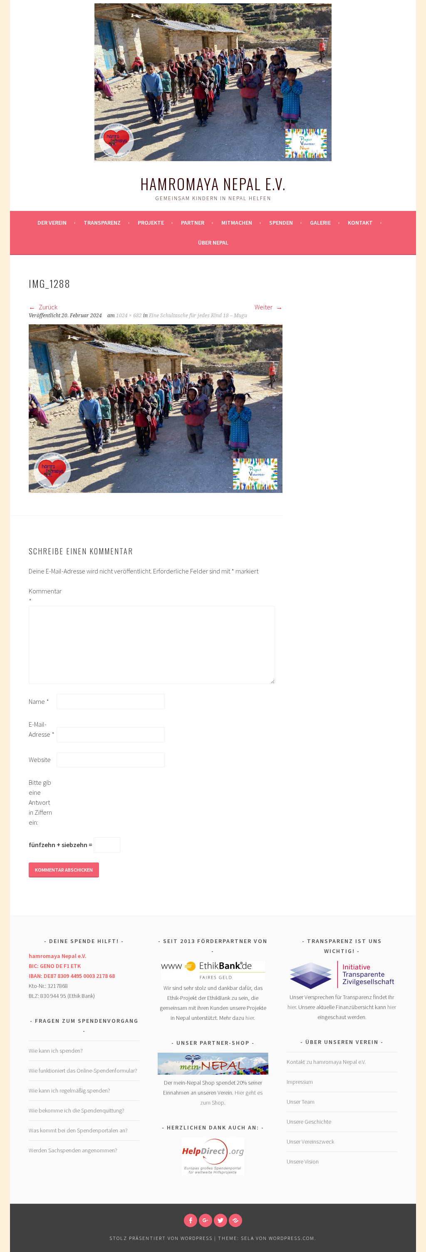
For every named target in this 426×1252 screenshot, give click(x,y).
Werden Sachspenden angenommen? (73, 1150)
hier (249, 1018)
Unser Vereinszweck (310, 1141)
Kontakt (360, 222)
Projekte (151, 222)
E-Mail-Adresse (41, 729)
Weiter (264, 307)
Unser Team (301, 1101)
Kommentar (42, 596)
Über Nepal (213, 242)
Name (39, 701)
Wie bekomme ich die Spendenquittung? (76, 1110)
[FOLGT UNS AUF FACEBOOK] (190, 1220)
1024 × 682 (129, 316)
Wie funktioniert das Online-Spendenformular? (83, 1070)
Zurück (47, 307)
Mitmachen (236, 222)
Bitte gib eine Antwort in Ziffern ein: (40, 802)
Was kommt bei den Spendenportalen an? (78, 1130)
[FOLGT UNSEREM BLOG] (235, 1220)
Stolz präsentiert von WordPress (161, 1238)
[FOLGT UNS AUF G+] (205, 1220)
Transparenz (102, 222)
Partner (192, 222)
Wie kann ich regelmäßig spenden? (69, 1090)
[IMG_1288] (155, 490)
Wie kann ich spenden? (56, 1050)
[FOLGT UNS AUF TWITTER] (220, 1220)
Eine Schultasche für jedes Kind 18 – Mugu (198, 316)
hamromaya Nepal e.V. (213, 183)
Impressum (300, 1081)
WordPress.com (292, 1238)
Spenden (281, 222)
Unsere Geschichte (309, 1121)
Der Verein (52, 222)
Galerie (320, 222)
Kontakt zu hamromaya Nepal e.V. (326, 1062)
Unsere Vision (303, 1161)
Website (40, 759)
